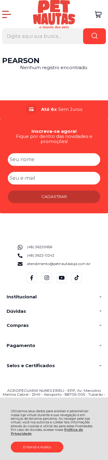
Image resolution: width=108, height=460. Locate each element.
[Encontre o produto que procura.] (94, 36)
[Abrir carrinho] (98, 14)
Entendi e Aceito (37, 447)
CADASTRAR (54, 196)
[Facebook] (31, 281)
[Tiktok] (76, 281)
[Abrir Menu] (6, 14)
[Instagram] (46, 281)
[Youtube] (61, 281)
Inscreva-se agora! (54, 131)
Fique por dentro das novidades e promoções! (54, 138)
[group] (54, 109)
